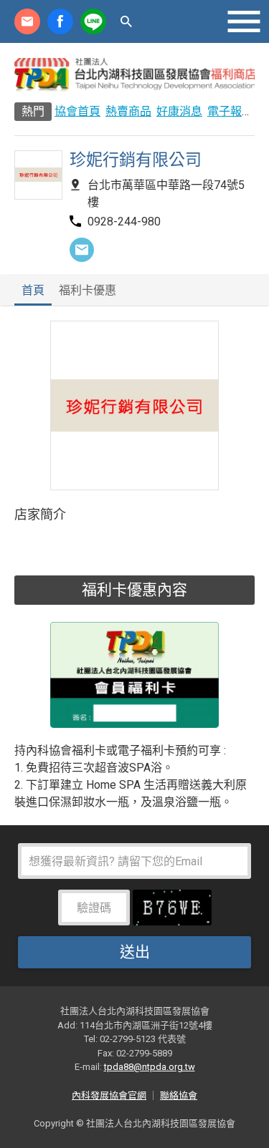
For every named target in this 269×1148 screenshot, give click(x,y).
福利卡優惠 (87, 291)
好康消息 (179, 111)
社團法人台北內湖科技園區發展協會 (134, 74)
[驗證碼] (172, 912)
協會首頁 (77, 111)
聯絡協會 (178, 1095)
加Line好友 (93, 21)
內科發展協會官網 (109, 1095)
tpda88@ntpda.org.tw (149, 1066)
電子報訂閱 (236, 111)
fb (60, 21)
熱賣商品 (128, 111)
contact (27, 21)
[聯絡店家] (82, 250)
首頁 (33, 291)
